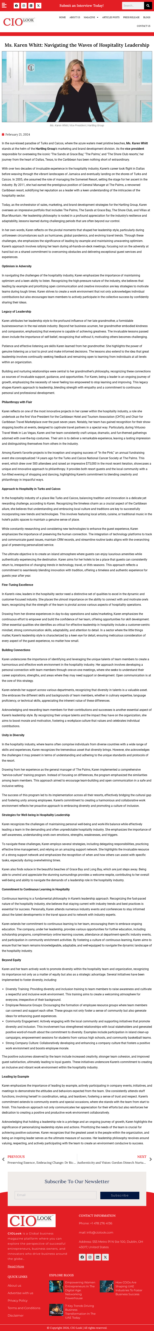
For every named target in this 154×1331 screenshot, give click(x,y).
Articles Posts (110, 17)
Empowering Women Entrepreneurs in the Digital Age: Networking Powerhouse (80, 1290)
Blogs (146, 17)
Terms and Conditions (24, 1308)
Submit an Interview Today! (82, 5)
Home (62, 17)
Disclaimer (15, 1315)
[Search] (148, 5)
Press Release (131, 17)
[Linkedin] (31, 5)
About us (14, 1285)
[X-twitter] (38, 5)
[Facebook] (16, 5)
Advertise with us (20, 1293)
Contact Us (143, 26)
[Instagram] (24, 5)
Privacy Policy (17, 1300)
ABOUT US (74, 17)
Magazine (89, 17)
